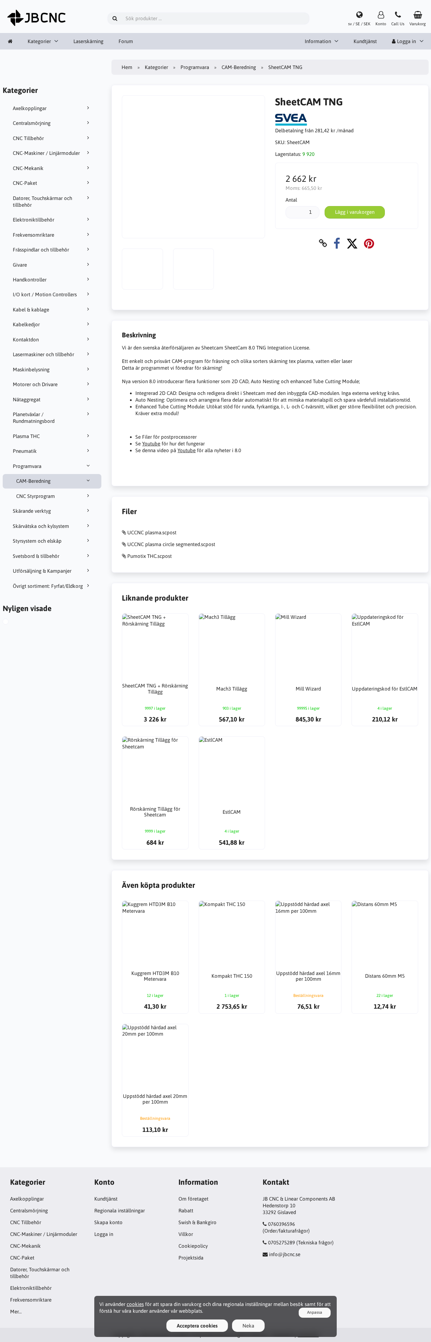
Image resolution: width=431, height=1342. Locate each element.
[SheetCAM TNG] (11, 622)
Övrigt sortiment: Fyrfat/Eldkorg (48, 586)
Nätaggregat (26, 399)
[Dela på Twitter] (352, 243)
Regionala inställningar (119, 1210)
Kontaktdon (26, 339)
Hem (127, 67)
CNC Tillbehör (28, 138)
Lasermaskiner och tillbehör (43, 354)
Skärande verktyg (32, 511)
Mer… (16, 1311)
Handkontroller (29, 279)
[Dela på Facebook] (336, 243)
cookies (135, 1304)
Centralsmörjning (32, 123)
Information (318, 41)
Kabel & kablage (31, 309)
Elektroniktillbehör (33, 220)
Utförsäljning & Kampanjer (42, 571)
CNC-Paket (25, 183)
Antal (291, 200)
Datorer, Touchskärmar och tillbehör (42, 201)
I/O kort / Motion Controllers (45, 294)
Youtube (151, 443)
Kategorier (39, 41)
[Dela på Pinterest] (369, 243)
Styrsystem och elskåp (37, 541)
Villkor (185, 1234)
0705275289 (281, 1242)
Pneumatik (25, 451)
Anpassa (314, 1312)
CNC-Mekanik (28, 168)
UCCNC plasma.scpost (151, 532)
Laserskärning (88, 41)
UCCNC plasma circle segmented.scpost (171, 544)
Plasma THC (26, 436)
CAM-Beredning (33, 481)
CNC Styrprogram (35, 496)
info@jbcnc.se (284, 1254)
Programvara (27, 466)
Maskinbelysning (31, 369)
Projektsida (190, 1258)
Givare (20, 265)
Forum (126, 41)
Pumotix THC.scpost (149, 556)
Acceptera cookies (197, 1326)
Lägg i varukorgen (354, 212)
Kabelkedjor (26, 324)
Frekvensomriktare (33, 235)
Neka (248, 1326)
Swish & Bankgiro (197, 1222)
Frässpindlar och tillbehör (41, 250)
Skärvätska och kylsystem (41, 526)
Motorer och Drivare (35, 384)
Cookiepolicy (193, 1246)
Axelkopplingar (29, 108)
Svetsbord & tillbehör (36, 556)
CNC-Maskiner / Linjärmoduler (46, 153)
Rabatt (185, 1210)
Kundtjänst (365, 41)
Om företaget (193, 1199)
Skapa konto (108, 1222)
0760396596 (281, 1224)
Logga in (103, 1234)
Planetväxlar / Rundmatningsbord (34, 417)
